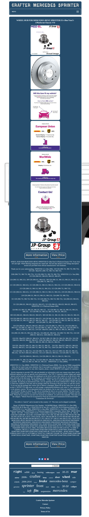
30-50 (65, 486)
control (51, 478)
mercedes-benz (58, 481)
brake (43, 481)
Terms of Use (45, 511)
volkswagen (50, 472)
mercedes (60, 490)
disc (58, 487)
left (29, 491)
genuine (16, 487)
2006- (24, 477)
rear (74, 471)
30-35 (65, 472)
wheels (16, 482)
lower (35, 482)
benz (45, 478)
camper (73, 482)
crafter (35, 476)
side (74, 477)
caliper (74, 487)
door (57, 477)
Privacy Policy (45, 508)
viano (53, 487)
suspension (46, 491)
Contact (45, 504)
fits (36, 490)
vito (24, 492)
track (58, 472)
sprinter (28, 485)
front (39, 486)
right (17, 472)
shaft (47, 487)
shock (33, 473)
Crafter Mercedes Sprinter (45, 500)
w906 (26, 472)
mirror (17, 478)
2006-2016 (27, 481)
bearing (40, 472)
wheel (66, 477)
